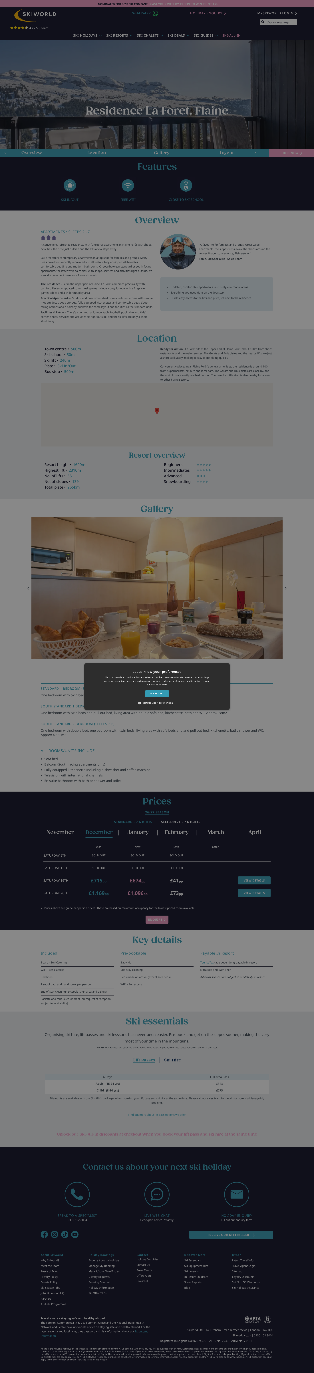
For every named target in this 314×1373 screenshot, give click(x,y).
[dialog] (157, 686)
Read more (162, 684)
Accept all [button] (157, 693)
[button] (157, 703)
